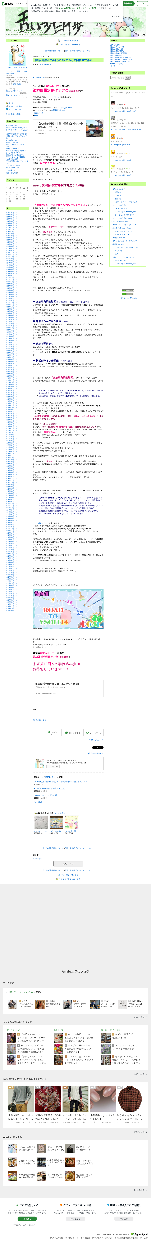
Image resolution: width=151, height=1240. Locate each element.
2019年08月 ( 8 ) (12, 386)
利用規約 (86, 1238)
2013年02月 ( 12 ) (12, 550)
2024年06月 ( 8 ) (12, 265)
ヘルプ (145, 1238)
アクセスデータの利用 (103, 1238)
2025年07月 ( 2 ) (12, 238)
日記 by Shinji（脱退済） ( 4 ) (120, 61)
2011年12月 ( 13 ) (12, 579)
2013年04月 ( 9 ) (12, 545)
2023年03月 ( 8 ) (12, 296)
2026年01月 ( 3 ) (12, 225)
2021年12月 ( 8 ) (12, 328)
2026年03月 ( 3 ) (12, 221)
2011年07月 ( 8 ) (12, 589)
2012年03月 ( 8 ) (12, 573)
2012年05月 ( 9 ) (12, 568)
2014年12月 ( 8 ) (12, 504)
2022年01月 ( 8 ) (12, 326)
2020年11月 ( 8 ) (12, 355)
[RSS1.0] (127, 291)
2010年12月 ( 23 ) (12, 604)
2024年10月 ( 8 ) (12, 257)
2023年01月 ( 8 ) (12, 301)
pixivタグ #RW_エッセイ (123, 231)
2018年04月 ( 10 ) (12, 420)
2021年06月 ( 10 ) (12, 340)
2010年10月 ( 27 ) (12, 608)
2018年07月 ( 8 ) (12, 414)
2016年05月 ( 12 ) (12, 468)
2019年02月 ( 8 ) (12, 399)
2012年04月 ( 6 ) (12, 571)
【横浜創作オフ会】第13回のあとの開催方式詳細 (62, 60)
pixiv (124, 111)
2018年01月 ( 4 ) (12, 426)
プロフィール (12, 67)
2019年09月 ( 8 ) (12, 384)
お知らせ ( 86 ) (115, 45)
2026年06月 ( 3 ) (12, 215)
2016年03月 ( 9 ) (12, 472)
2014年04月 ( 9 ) (12, 520)
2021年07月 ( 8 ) (12, 338)
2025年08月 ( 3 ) (12, 236)
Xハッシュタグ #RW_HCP (124, 215)
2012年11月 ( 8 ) (12, 556)
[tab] (20, 992)
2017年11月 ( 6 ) (12, 430)
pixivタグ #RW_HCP (122, 234)
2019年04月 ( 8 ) (12, 395)
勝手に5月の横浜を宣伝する (16, 151)
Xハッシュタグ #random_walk (125, 212)
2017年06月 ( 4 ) (12, 441)
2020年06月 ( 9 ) (12, 365)
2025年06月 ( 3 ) (12, 240)
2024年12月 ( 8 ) (12, 252)
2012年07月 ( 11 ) (12, 564)
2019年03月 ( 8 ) (12, 397)
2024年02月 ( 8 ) (12, 273)
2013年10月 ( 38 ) (12, 533)
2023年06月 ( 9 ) (12, 290)
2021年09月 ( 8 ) (12, 334)
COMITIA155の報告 (13, 165)
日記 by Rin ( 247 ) (117, 51)
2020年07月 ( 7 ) (12, 363)
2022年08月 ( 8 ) (12, 311)
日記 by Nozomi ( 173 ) (118, 53)
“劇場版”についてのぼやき (15, 155)
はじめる (27, 1219)
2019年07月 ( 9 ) (12, 388)
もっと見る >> (39, 802)
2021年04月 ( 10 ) (12, 345)
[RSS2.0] (127, 294)
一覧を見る (10, 170)
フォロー (54, 766)
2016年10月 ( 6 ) (12, 458)
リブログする (95, 733)
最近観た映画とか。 (13, 167)
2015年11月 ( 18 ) (12, 481)
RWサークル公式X (119, 205)
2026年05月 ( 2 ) (12, 217)
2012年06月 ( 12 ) (12, 566)
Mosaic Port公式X (121, 260)
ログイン (142, 3)
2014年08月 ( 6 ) (12, 512)
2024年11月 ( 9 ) (12, 255)
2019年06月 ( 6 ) (12, 391)
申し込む (124, 1219)
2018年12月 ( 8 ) (12, 403)
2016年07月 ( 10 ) (12, 464)
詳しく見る (75, 1219)
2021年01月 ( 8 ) (12, 351)
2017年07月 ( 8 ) (12, 439)
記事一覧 (68, 51)
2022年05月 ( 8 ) (12, 317)
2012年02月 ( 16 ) (12, 575)
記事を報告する (97, 753)
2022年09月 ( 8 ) (12, 309)
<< (14, 185)
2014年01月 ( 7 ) (12, 527)
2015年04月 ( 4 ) (12, 495)
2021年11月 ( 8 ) (12, 330)
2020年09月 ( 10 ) (12, 359)
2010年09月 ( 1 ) (12, 610)
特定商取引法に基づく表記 (127, 1238)
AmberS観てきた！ (12, 140)
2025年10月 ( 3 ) (12, 232)
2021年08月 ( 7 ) (12, 336)
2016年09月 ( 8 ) (12, 460)
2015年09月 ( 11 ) (12, 485)
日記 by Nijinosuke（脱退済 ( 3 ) (121, 57)
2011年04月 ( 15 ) (12, 596)
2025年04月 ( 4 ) (12, 244)
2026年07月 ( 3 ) (12, 213)
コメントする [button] (74, 733)
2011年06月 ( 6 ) (12, 591)
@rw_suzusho (66, 108)
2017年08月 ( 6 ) (12, 437)
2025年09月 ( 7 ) (12, 234)
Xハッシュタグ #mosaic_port (125, 264)
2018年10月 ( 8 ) (12, 407)
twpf (134, 111)
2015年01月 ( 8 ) (12, 501)
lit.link (139, 129)
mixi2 (129, 111)
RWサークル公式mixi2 (121, 221)
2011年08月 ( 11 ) (12, 587)
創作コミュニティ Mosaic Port (123, 257)
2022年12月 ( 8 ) (12, 303)
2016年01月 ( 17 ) (12, 476)
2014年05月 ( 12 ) (12, 518)
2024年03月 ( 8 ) (12, 271)
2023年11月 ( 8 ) (12, 280)
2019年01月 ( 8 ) (12, 401)
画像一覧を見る (11, 173)
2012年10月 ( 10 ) (12, 558)
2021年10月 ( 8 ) (12, 332)
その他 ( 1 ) (114, 66)
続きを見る (17, 84)
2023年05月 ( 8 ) (12, 292)
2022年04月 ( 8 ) (12, 319)
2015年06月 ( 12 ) (12, 491)
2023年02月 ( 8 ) (12, 298)
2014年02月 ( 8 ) (12, 525)
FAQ (36, 115)
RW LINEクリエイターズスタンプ (125, 241)
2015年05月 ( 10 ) (12, 493)
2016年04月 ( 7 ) (12, 470)
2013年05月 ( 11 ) (12, 543)
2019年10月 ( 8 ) (12, 382)
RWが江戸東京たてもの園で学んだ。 (50, 788)
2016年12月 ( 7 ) (12, 453)
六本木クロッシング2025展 (15, 157)
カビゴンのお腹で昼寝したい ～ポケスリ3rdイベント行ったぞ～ (17, 130)
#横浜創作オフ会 (58, 110)
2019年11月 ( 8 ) (12, 380)
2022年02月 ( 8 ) (12, 324)
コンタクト (119, 195)
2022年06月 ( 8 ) (12, 315)
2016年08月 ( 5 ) (12, 462)
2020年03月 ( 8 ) (12, 372)
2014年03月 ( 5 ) (12, 522)
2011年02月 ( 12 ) (12, 600)
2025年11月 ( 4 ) (12, 229)
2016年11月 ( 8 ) (12, 455)
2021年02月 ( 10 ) (12, 349)
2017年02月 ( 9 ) (12, 449)
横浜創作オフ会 (118, 244)
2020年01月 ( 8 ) (12, 376)
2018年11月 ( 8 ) (12, 405)
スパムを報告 (57, 1238)
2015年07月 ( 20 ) (12, 489)
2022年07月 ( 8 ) (12, 313)
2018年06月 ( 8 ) (12, 416)
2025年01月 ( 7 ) (12, 250)
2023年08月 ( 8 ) (12, 286)
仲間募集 (118, 192)
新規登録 (128, 3)
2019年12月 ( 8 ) (12, 378)
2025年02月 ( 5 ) (12, 248)
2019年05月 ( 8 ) (12, 393)
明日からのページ (12, 148)
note (129, 129)
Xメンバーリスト (121, 208)
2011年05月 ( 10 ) (12, 594)
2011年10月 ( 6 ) (12, 583)
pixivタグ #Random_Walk (122, 228)
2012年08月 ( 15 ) (12, 562)
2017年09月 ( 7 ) (12, 435)
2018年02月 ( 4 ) (12, 424)
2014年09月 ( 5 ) (12, 510)
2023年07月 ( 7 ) (12, 288)
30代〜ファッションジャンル (20, 992)
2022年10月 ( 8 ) (12, 307)
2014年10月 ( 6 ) (12, 508)
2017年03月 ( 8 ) (12, 447)
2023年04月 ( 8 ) (12, 294)
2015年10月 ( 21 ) (12, 483)
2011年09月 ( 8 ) (12, 585)
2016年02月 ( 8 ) (12, 474)
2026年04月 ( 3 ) (12, 219)
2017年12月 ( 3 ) (12, 428)
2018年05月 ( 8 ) (12, 418)
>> (20, 185)
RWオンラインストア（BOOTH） (125, 225)
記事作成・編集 (13, 114)
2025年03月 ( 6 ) (12, 246)
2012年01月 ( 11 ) (12, 577)
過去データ (38, 113)
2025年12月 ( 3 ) (12, 227)
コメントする (68, 864)
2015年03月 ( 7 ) (12, 497)
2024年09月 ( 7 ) (12, 259)
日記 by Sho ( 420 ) (117, 49)
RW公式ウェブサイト (120, 189)
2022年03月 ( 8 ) (12, 322)
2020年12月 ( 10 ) (12, 353)
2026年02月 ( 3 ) (12, 223)
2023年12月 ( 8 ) (12, 278)
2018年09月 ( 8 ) (12, 409)
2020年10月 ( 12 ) (12, 357)
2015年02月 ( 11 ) (12, 499)
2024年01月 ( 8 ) (12, 275)
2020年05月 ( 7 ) (12, 368)
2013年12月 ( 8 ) (12, 529)
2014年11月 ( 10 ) (12, 506)
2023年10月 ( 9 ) (12, 282)
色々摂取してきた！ (13, 153)
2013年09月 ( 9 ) (12, 535)
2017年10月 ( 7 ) (12, 432)
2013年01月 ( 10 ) (12, 552)
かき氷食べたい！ (12, 125)
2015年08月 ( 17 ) (12, 487)
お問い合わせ (73, 1238)
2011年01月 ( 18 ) (12, 602)
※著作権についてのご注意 (128, 298)
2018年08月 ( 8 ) (12, 411)
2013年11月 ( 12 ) (12, 531)
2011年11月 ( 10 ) (12, 581)
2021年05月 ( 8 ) (12, 342)
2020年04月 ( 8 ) (12, 370)
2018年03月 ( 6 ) (12, 422)
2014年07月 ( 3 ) (12, 514)
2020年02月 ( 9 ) (12, 374)
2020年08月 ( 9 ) (12, 361)
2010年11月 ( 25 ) (12, 606)
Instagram (117, 111)
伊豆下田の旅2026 (12, 142)
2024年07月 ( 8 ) (12, 263)
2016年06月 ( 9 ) (12, 466)
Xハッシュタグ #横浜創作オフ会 (126, 247)
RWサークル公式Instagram (122, 218)
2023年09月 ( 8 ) (12, 284)
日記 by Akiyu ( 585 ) (117, 47)
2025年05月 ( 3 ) (12, 242)
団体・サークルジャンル (14, 95)
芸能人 (39, 992)
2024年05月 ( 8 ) (12, 267)
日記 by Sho (44, 65)
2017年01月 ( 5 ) (12, 451)
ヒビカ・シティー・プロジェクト (127, 202)
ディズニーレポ (13, 1030)
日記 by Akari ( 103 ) (117, 55)
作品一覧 (118, 199)
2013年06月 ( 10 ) (12, 541)
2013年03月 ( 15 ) (12, 548)
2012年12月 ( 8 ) (12, 554)
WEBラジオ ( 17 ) (116, 63)
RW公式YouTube (119, 238)
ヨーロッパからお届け (110, 1030)
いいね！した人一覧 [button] (96, 740)
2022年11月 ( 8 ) (12, 305)
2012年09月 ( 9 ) (12, 560)
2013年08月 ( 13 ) (12, 537)
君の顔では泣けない (13, 159)
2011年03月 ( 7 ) (12, 598)
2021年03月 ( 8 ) (12, 347)
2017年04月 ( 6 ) (12, 445)
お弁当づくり (59, 1030)
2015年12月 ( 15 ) (12, 478)
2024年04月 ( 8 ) (12, 269)
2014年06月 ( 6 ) (12, 516)
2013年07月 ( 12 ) (12, 539)
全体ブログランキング (14, 91)
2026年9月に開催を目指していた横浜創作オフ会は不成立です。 (17, 136)
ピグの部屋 (23, 67)
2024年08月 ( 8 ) (12, 261)
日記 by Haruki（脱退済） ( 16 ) (121, 59)
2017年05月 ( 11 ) (12, 443)
